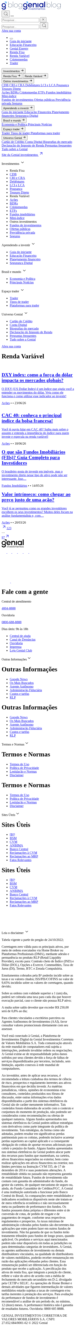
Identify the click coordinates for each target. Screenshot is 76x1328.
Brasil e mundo (12, 120)
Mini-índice (9, 96)
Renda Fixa (17, 52)
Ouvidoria (16, 643)
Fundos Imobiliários (14, 485)
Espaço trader (11, 129)
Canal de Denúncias (22, 639)
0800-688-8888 (11, 622)
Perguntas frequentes (58, 145)
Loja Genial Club (21, 650)
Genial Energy (19, 48)
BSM (13, 838)
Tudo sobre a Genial (15, 149)
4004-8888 (9, 608)
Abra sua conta (11, 30)
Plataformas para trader (45, 133)
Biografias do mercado (57, 142)
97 (3, 537)
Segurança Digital (26, 115)
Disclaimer (17, 775)
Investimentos (12, 71)
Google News (19, 679)
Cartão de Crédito (13, 142)
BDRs (15, 92)
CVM (13, 841)
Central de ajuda (20, 636)
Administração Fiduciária (26, 690)
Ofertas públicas (45, 99)
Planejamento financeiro (25, 259)
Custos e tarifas (19, 693)
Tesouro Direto (11, 89)
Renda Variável (19, 56)
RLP (13, 697)
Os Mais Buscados (22, 683)
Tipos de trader (21, 133)
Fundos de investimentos (18, 99)
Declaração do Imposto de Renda (23, 145)
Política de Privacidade (24, 768)
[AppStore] (6, 581)
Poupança (62, 85)
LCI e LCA (48, 85)
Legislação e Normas (23, 771)
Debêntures (33, 85)
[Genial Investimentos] (31, 8)
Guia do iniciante (21, 41)
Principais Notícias (40, 124)
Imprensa (15, 647)
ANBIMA (16, 845)
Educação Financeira (23, 45)
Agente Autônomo (21, 686)
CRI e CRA (17, 85)
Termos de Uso (19, 764)
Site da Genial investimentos (20, 155)
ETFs (42, 92)
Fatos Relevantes (20, 860)
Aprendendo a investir (16, 108)
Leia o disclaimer (13, 933)
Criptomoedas (19, 59)
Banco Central (19, 849)
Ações (6, 92)
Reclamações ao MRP (24, 856)
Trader (14, 63)
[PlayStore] (15, 581)
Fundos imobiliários (58, 92)
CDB (5, 85)
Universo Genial (13, 138)
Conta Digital (34, 142)
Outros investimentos (16, 81)
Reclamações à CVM (23, 852)
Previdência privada (22, 232)
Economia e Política (15, 124)
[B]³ (12, 834)
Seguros (17, 103)
